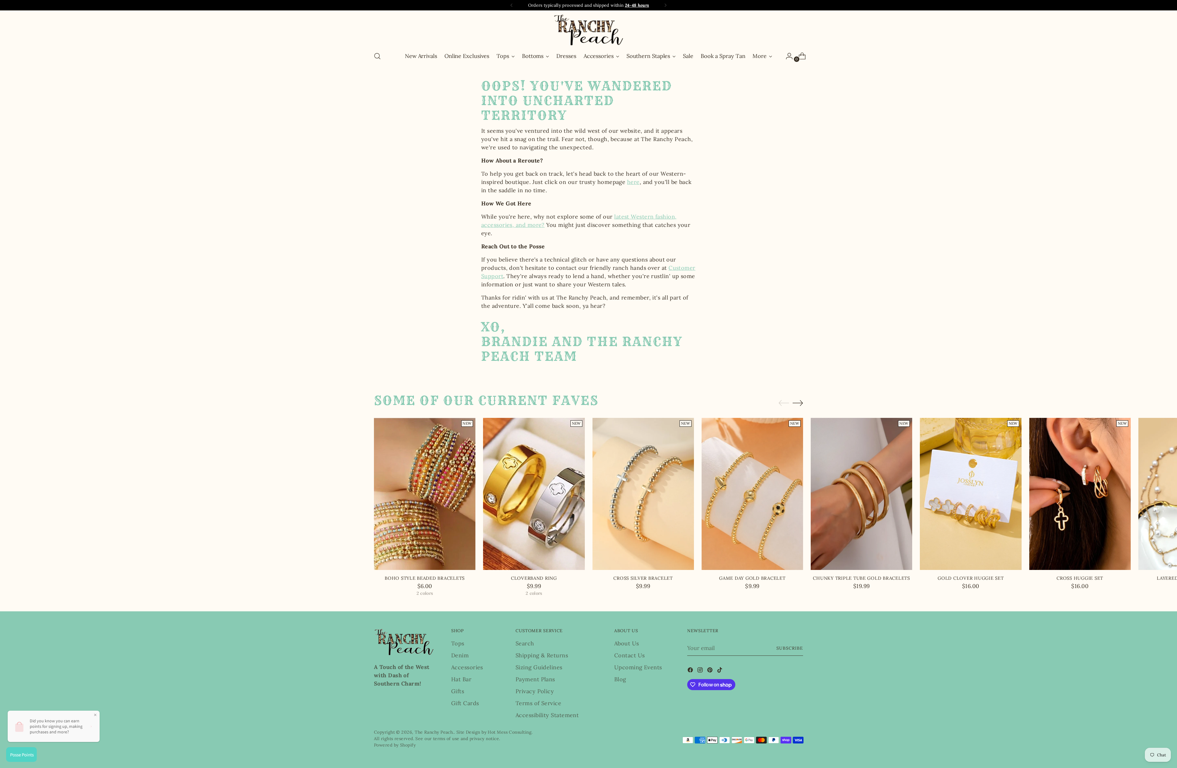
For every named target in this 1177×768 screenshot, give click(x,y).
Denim (460, 655)
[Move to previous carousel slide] (784, 403)
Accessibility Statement (547, 715)
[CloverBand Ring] (534, 494)
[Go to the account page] (787, 56)
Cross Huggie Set (1080, 578)
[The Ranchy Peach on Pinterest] (710, 671)
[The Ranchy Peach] (588, 30)
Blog (620, 679)
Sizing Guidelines (539, 667)
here (633, 181)
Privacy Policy (535, 691)
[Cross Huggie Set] (1080, 494)
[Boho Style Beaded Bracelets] (424, 494)
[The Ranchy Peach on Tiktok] (720, 671)
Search (525, 643)
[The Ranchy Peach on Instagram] (700, 671)
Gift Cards (465, 703)
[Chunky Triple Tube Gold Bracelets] (861, 494)
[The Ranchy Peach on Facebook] (691, 671)
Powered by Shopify (395, 745)
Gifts (457, 691)
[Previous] (511, 5)
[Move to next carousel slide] (798, 403)
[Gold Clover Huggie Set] (970, 494)
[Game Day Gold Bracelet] (752, 494)
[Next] (665, 5)
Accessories (467, 667)
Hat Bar (461, 679)
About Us (626, 643)
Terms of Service (538, 703)
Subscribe (789, 648)
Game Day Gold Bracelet (752, 578)
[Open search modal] (377, 56)
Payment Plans (535, 679)
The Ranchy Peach (434, 732)
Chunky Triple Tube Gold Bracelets (861, 578)
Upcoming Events (638, 667)
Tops (457, 643)
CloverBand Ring (534, 578)
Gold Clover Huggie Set (971, 578)
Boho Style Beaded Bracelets (425, 578)
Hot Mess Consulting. (510, 732)
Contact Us (629, 655)
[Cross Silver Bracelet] (643, 494)
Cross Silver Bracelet (643, 578)
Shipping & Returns (542, 655)
